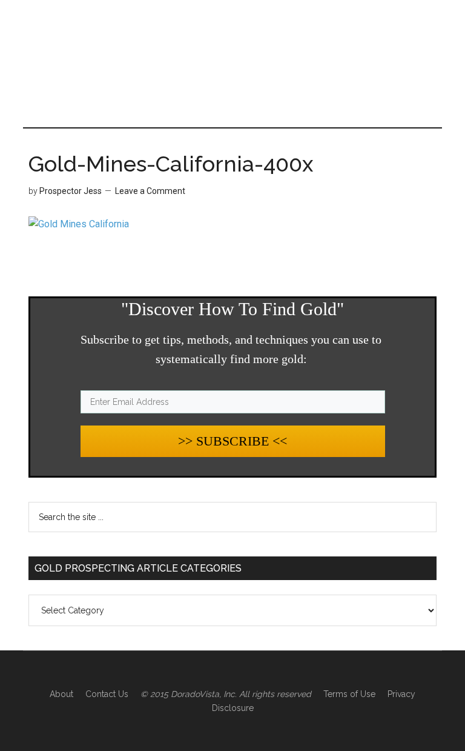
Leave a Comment (150, 191)
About (61, 694)
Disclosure (233, 708)
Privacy (401, 694)
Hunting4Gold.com (232, 51)
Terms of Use (349, 694)
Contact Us (106, 694)
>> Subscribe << (232, 441)
